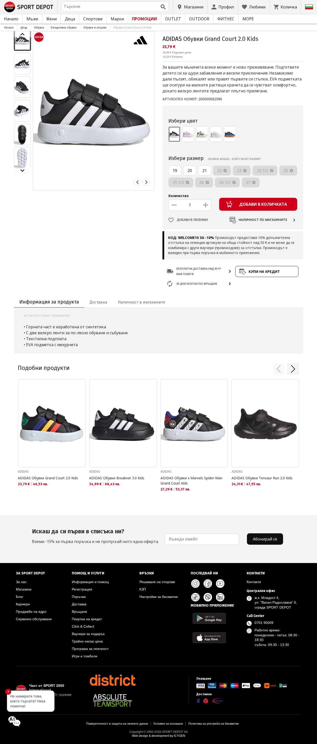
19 (175, 170)
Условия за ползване (168, 723)
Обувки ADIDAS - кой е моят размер (234, 159)
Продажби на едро (31, 612)
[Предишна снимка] (137, 182)
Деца (70, 19)
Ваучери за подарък (88, 634)
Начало (11, 19)
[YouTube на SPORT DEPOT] (220, 583)
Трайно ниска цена (87, 641)
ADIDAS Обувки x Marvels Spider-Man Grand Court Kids (191, 481)
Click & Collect (83, 626)
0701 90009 (264, 623)
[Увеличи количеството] (205, 205)
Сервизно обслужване (34, 619)
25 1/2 (179, 182)
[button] (278, 369)
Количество (178, 196)
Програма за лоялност (90, 649)
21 (204, 170)
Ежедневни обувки (64, 27)
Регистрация (82, 589)
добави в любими (192, 220)
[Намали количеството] (174, 205)
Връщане (79, 612)
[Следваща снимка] (146, 182)
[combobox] (115, 6)
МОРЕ (248, 19)
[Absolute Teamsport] (112, 700)
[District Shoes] (112, 680)
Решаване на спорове (157, 582)
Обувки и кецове (94, 27)
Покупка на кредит (87, 619)
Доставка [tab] (98, 302)
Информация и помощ (90, 582)
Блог (19, 597)
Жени (51, 19)
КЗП (142, 589)
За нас (21, 582)
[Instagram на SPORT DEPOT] (195, 583)
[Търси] (163, 7)
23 (239, 170)
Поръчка (79, 597)
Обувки (39, 27)
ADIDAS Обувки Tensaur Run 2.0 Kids (262, 478)
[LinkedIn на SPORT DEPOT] (220, 597)
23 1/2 (263, 170)
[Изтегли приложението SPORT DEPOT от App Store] (209, 637)
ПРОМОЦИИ (144, 19)
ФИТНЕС (225, 19)
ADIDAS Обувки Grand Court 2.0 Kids (48, 478)
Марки (117, 19)
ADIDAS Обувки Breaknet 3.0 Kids (116, 478)
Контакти (254, 582)
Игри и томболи (84, 656)
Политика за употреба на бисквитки (213, 723)
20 (189, 170)
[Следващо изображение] (22, 171)
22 (220, 170)
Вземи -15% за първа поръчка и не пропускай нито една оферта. (95, 536)
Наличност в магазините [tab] (141, 302)
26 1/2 (225, 182)
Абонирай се (265, 539)
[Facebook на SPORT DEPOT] (207, 583)
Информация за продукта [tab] (49, 302)
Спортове (93, 19)
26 (202, 182)
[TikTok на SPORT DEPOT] (195, 597)
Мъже (32, 19)
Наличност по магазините (262, 220)
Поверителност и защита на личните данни (117, 723)
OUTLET (173, 19)
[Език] (309, 7)
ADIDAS (172, 38)
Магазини (23, 589)
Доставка (79, 604)
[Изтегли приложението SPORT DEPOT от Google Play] (209, 618)
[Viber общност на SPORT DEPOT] (207, 597)
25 (286, 170)
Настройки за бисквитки (158, 597)
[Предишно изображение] (22, 34)
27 (248, 182)
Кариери (23, 604)
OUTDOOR (199, 19)
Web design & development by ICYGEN (158, 736)
